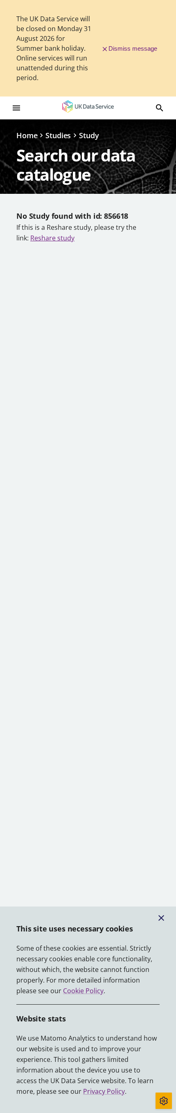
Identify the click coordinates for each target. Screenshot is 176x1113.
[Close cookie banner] (161, 918)
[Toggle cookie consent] (164, 1101)
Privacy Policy (104, 1091)
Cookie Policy (83, 990)
